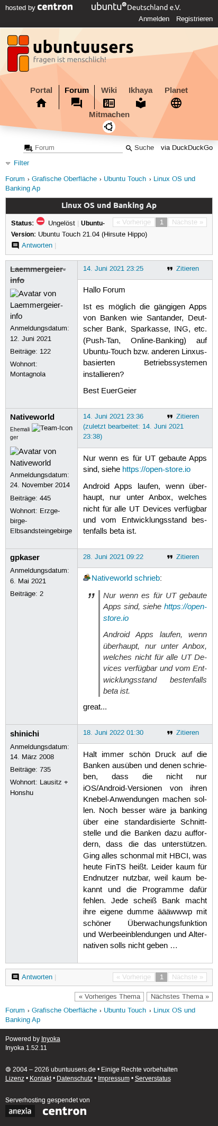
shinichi (24, 733)
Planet (176, 90)
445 (45, 498)
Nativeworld (32, 417)
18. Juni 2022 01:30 (113, 732)
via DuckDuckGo (187, 148)
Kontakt (40, 1079)
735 (45, 769)
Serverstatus (153, 1079)
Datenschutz (75, 1079)
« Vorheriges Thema (109, 996)
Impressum (114, 1079)
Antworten (37, 245)
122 (45, 351)
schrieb (147, 578)
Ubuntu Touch (125, 179)
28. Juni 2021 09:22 (113, 557)
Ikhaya (140, 90)
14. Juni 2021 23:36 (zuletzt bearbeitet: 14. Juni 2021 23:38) (133, 426)
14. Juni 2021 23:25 (113, 268)
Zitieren (187, 268)
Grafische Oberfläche (64, 179)
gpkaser (25, 557)
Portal (41, 90)
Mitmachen (109, 114)
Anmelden (154, 19)
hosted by (21, 8)
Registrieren (194, 19)
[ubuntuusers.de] (71, 56)
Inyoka (50, 1039)
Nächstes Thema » (180, 996)
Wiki (109, 90)
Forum (77, 90)
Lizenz (14, 1079)
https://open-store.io (156, 470)
